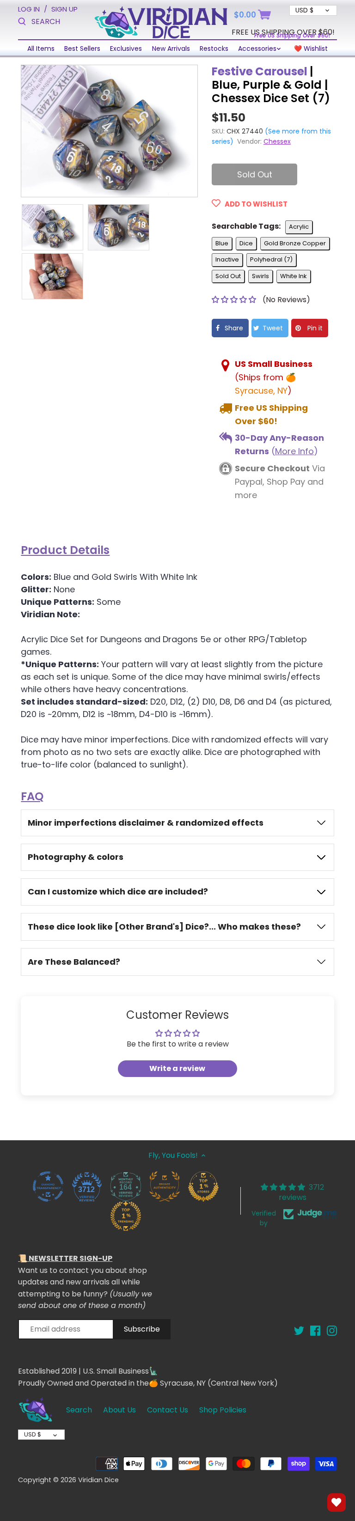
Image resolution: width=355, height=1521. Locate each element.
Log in (29, 9)
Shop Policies (222, 1410)
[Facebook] (315, 1330)
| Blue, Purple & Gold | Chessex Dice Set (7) (271, 85)
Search (79, 1410)
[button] (235, 299)
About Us (119, 1410)
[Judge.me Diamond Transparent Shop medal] (47, 1186)
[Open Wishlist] (336, 1502)
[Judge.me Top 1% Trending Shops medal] (125, 1215)
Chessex (277, 141)
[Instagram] (332, 1330)
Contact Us (167, 1410)
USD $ (32, 1434)
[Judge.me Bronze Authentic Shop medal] (164, 1186)
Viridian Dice (98, 1479)
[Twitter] (299, 1330)
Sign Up (64, 9)
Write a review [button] (177, 1068)
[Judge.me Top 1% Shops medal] (203, 1186)
